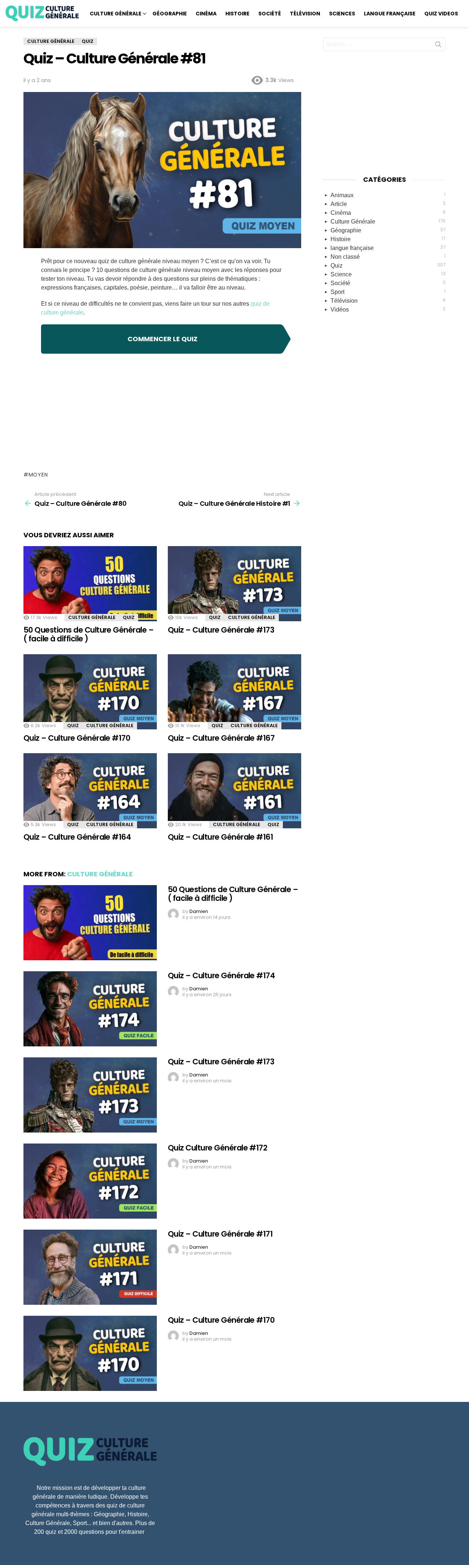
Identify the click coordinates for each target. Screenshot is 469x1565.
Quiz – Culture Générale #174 (221, 975)
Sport (388, 291)
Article (388, 203)
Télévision (305, 13)
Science (388, 273)
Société (269, 13)
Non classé (388, 256)
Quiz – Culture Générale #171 (220, 1234)
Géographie (169, 13)
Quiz (128, 617)
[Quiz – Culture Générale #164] (90, 790)
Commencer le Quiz (162, 338)
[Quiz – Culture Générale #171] (90, 1267)
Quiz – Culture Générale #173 (221, 630)
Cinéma (206, 13)
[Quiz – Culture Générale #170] (90, 691)
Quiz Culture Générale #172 (217, 1147)
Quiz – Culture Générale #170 (76, 738)
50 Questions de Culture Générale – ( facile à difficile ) (88, 634)
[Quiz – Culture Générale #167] (234, 691)
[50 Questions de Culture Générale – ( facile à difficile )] (90, 583)
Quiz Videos (441, 13)
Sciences (342, 13)
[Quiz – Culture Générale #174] (90, 1008)
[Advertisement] (162, 412)
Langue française (390, 13)
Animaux (388, 194)
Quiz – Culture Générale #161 (220, 837)
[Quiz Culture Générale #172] (90, 1181)
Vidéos (388, 309)
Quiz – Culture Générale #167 (221, 738)
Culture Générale (115, 13)
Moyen (38, 474)
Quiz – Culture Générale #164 (77, 837)
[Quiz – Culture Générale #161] (234, 790)
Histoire (237, 13)
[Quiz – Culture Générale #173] (234, 583)
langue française (388, 247)
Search (438, 46)
